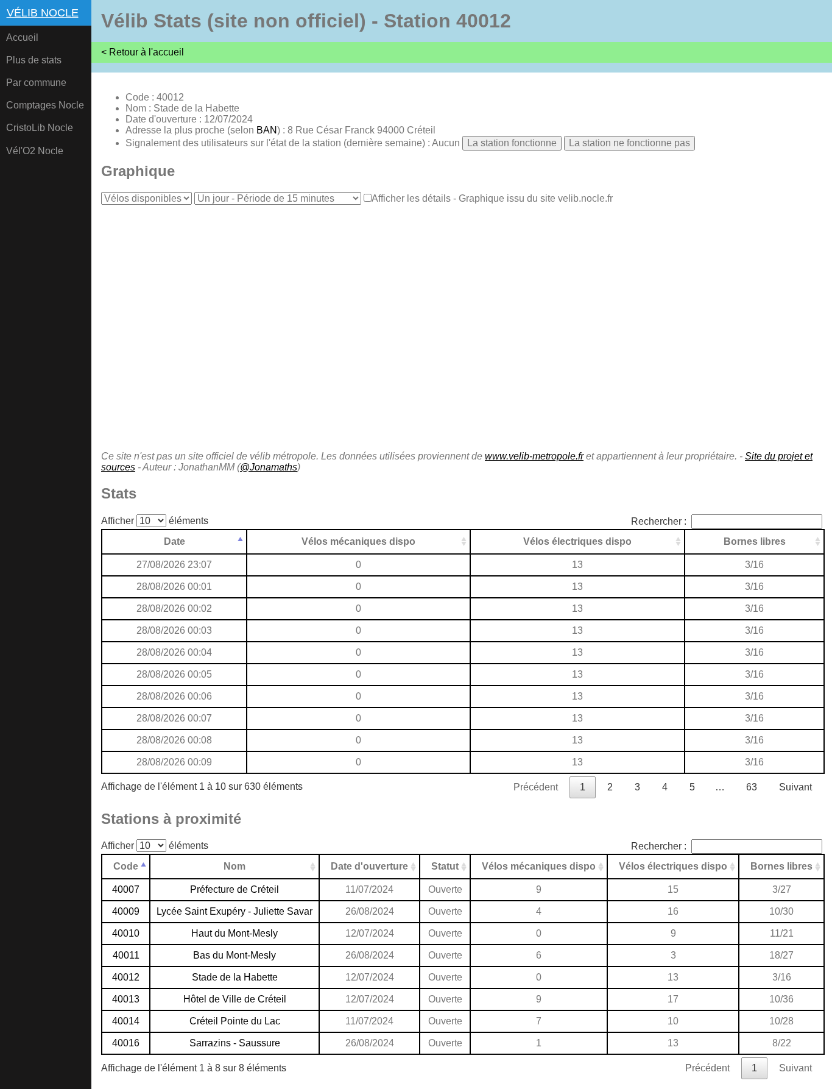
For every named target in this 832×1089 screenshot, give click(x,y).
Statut (445, 866)
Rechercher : (658, 521)
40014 (125, 1021)
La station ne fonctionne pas (629, 143)
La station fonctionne (512, 143)
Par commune (36, 82)
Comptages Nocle (45, 105)
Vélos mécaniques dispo (358, 541)
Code (125, 866)
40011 (126, 955)
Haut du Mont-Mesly (234, 933)
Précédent (535, 787)
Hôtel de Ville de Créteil (234, 999)
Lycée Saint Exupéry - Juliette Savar (234, 911)
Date (174, 541)
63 (751, 787)
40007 (125, 889)
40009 (125, 911)
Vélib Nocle (43, 13)
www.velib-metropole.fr (534, 456)
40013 (125, 999)
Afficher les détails (411, 198)
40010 (125, 933)
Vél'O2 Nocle (34, 151)
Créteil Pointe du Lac (234, 1021)
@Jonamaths (268, 467)
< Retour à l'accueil (142, 52)
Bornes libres (755, 541)
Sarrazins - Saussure (234, 1043)
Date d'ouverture (369, 866)
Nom (234, 866)
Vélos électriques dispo (577, 541)
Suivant (795, 787)
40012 (125, 977)
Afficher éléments (154, 521)
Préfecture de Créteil (234, 889)
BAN (266, 130)
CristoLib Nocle (39, 127)
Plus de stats (34, 60)
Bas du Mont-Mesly (234, 955)
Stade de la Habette (235, 977)
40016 (125, 1043)
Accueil (22, 37)
